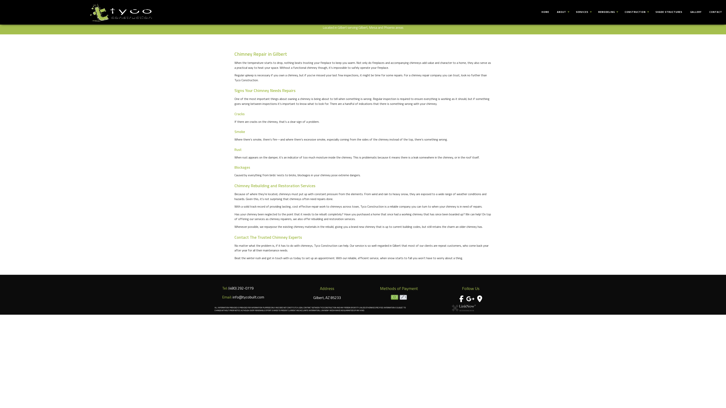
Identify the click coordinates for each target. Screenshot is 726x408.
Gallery (695, 12)
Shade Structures (668, 12)
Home (545, 12)
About (561, 12)
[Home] (121, 12)
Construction (635, 12)
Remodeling (606, 12)
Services (582, 12)
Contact (715, 12)
